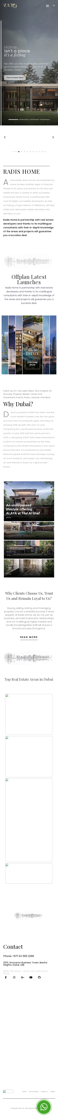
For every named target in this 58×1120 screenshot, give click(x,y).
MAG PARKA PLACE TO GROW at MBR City (19, 567)
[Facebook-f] (5, 977)
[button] (47, 5)
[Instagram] (14, 977)
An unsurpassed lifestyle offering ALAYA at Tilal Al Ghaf (23, 509)
